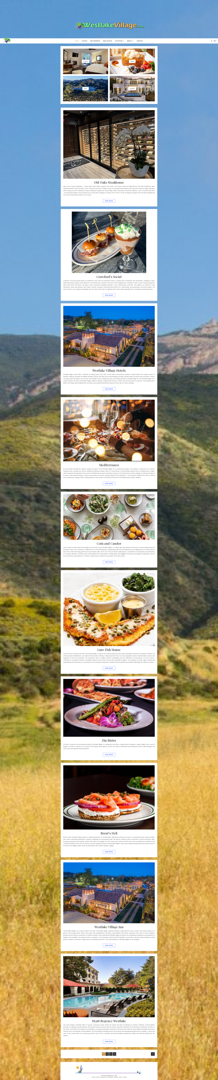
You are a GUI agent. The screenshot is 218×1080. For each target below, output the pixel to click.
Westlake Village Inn (109, 927)
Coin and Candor (109, 543)
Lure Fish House (109, 650)
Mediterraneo (109, 465)
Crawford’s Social (109, 277)
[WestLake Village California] (109, 19)
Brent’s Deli (109, 833)
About (129, 41)
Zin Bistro (109, 740)
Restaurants (95, 41)
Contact (140, 41)
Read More (109, 201)
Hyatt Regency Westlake (109, 1021)
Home (77, 41)
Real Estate (107, 41)
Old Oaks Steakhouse (109, 182)
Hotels (84, 41)
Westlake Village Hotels (109, 370)
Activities (118, 41)
